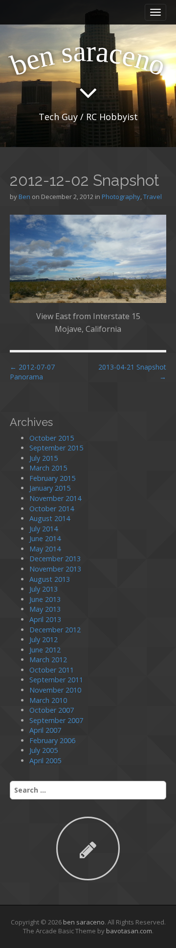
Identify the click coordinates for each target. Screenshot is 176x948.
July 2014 (43, 528)
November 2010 (55, 690)
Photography (121, 196)
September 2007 (56, 720)
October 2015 (51, 438)
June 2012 (45, 649)
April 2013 (45, 619)
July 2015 (43, 458)
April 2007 (45, 730)
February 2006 (52, 740)
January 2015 (49, 488)
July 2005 (43, 750)
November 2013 (55, 569)
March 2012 (48, 659)
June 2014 (45, 538)
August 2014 (49, 518)
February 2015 (52, 478)
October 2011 (51, 669)
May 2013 (45, 609)
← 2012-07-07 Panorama (32, 371)
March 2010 (48, 700)
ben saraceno (84, 922)
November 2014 (55, 498)
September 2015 (56, 447)
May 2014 (45, 548)
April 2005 (45, 760)
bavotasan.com (129, 930)
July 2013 (43, 589)
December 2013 (55, 558)
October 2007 (51, 710)
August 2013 (49, 579)
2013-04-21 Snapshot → (132, 371)
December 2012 (55, 629)
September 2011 (56, 679)
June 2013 (45, 599)
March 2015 (48, 468)
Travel (152, 196)
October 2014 (51, 508)
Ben (24, 196)
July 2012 (43, 639)
